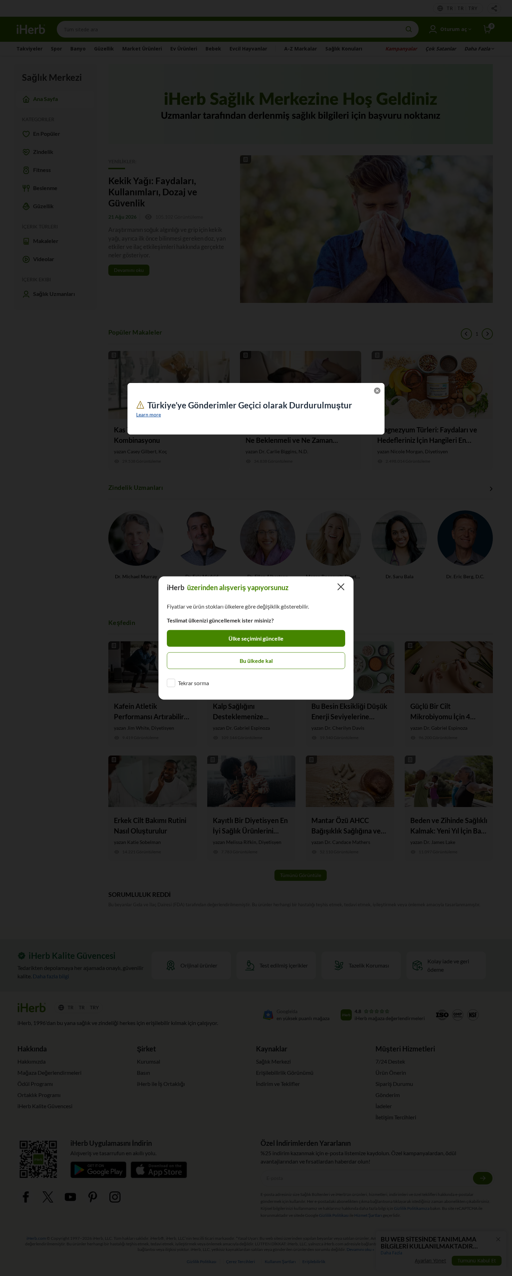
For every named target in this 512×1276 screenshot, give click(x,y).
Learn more (148, 414)
